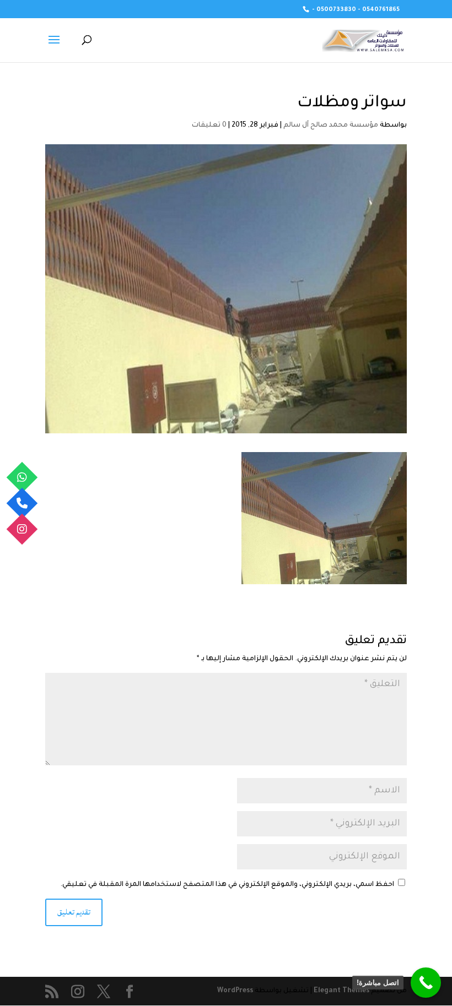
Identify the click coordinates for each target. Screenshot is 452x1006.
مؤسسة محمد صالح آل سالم (330, 125)
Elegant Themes (341, 991)
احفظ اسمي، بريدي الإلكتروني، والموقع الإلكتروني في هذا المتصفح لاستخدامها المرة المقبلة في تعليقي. (227, 885)
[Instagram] (22, 529)
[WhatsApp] (22, 477)
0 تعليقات (209, 125)
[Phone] (22, 503)
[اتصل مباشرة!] (426, 982)
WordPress (235, 991)
